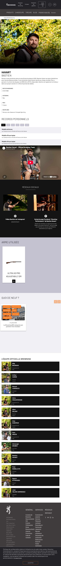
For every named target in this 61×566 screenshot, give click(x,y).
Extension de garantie (39, 515)
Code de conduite (28, 536)
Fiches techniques (38, 544)
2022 (3, 125)
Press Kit (37, 541)
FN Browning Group (29, 526)
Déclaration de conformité (39, 536)
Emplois (28, 523)
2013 (13, 125)
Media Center (39, 539)
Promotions (29, 533)
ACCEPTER (30, 563)
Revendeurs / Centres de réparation (39, 527)
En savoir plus (18, 558)
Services (37, 519)
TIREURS (28, 12)
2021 (8, 125)
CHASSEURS (19, 12)
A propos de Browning (29, 515)
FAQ (27, 521)
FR (54, 4)
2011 (17, 125)
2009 (27, 125)
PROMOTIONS (43, 13)
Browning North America (30, 530)
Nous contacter (30, 519)
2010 (22, 125)
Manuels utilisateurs (38, 532)
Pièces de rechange (38, 522)
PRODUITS (10, 12)
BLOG (35, 12)
